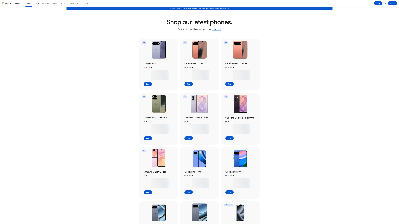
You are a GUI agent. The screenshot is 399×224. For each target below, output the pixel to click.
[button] (385, 3)
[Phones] (29, 3)
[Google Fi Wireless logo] (11, 3)
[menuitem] (29, 3)
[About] (63, 3)
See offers (225, 8)
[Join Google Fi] (378, 3)
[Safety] (55, 3)
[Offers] (71, 3)
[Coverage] (46, 3)
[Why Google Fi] (82, 3)
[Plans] (36, 3)
